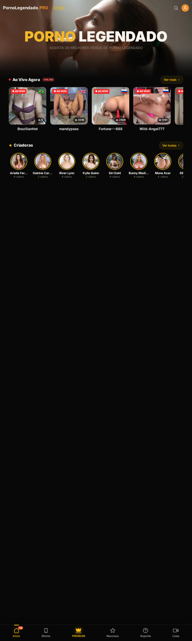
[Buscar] (176, 8)
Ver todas (169, 145)
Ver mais (170, 80)
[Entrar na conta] (185, 8)
